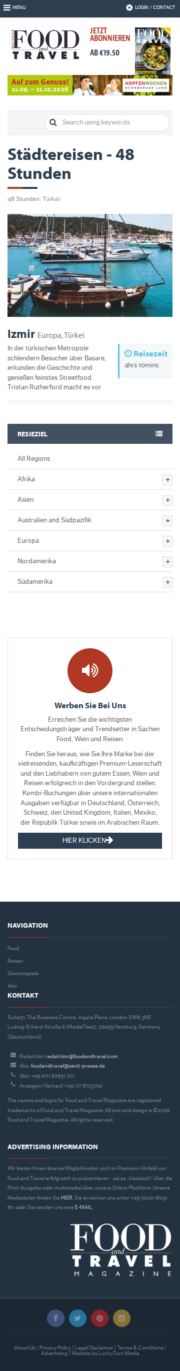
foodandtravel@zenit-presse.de (68, 1066)
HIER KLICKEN (84, 840)
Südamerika (35, 581)
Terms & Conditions (141, 1348)
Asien (26, 499)
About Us (25, 1348)
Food (13, 948)
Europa (28, 540)
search (53, 122)
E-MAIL (83, 1207)
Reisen (16, 961)
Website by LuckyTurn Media (106, 1353)
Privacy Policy (55, 1348)
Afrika (26, 479)
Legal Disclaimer (94, 1348)
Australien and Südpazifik (55, 520)
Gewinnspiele (23, 973)
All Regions (34, 458)
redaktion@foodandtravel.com (82, 1056)
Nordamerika (37, 561)
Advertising (54, 1353)
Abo (12, 986)
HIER (66, 1198)
